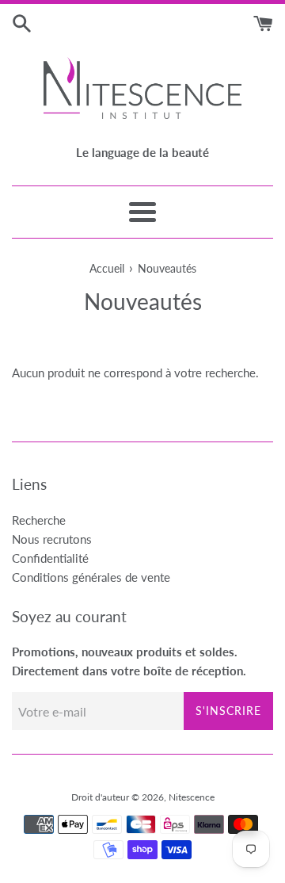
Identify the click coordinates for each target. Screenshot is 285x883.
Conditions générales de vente (91, 577)
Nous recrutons (52, 539)
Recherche (39, 520)
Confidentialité (50, 558)
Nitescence (192, 797)
